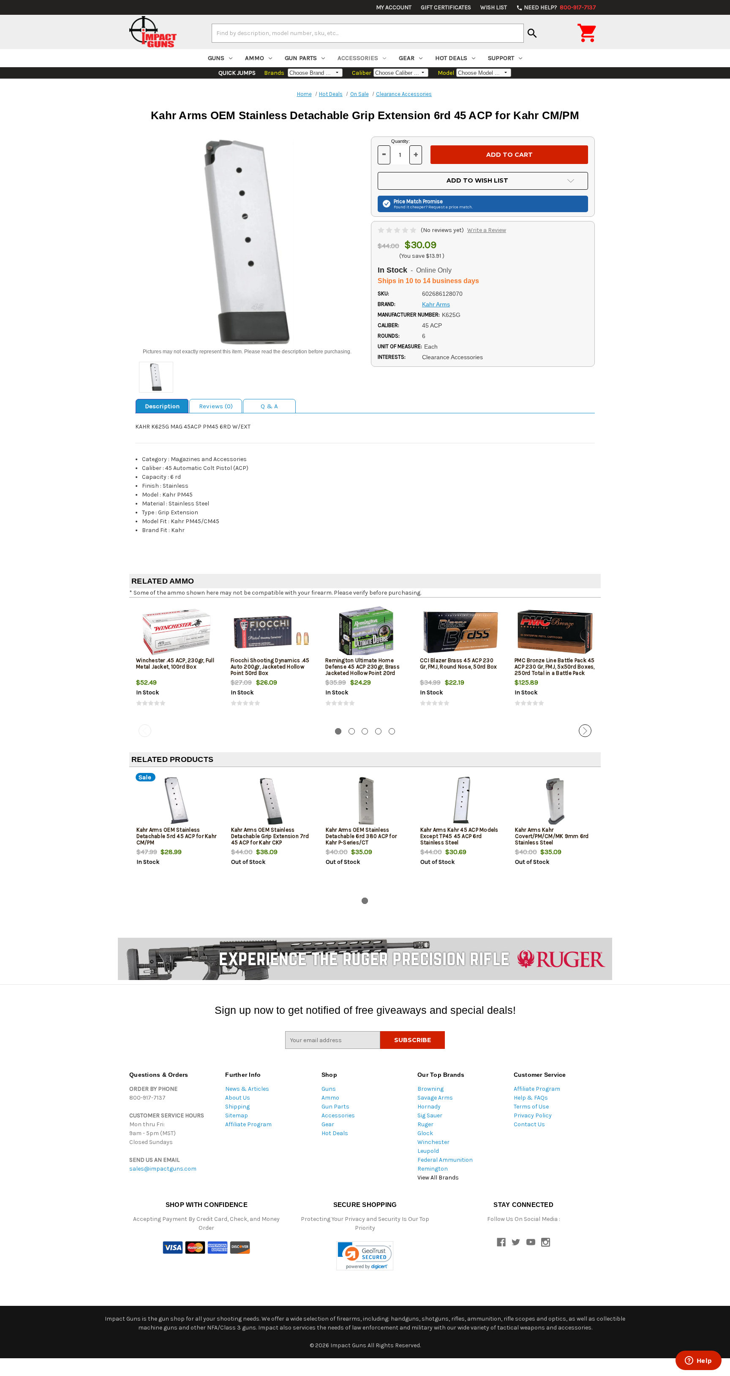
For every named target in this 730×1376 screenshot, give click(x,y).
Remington (432, 1168)
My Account (393, 7)
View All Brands (438, 1177)
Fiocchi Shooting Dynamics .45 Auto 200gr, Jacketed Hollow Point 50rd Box (270, 666)
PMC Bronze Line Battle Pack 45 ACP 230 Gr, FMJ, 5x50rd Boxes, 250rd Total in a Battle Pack (555, 666)
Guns (216, 58)
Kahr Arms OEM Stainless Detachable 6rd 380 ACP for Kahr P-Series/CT (361, 836)
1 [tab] (338, 731)
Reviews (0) (216, 406)
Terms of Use (531, 1106)
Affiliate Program (248, 1124)
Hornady (429, 1106)
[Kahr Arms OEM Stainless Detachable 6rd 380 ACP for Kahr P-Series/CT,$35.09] (366, 801)
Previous (145, 730)
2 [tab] (352, 731)
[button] (365, 1256)
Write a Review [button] (486, 230)
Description (162, 406)
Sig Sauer (429, 1115)
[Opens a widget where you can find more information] (698, 1361)
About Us (237, 1097)
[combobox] (368, 33)
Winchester (433, 1142)
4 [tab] (378, 731)
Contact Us (529, 1124)
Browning (430, 1088)
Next (585, 730)
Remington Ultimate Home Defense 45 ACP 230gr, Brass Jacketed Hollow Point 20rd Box (362, 670)
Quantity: (400, 141)
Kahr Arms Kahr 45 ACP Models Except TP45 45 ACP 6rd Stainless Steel (459, 836)
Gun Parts (301, 58)
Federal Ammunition (445, 1159)
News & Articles (247, 1088)
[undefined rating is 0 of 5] (398, 230)
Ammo (254, 58)
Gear (406, 58)
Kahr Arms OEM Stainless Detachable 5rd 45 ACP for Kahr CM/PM (176, 836)
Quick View (177, 631)
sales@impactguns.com (162, 1168)
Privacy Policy (533, 1115)
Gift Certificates (446, 7)
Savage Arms (435, 1097)
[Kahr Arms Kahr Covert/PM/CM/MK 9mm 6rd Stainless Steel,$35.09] (555, 801)
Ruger (425, 1124)
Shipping (237, 1106)
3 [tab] (365, 731)
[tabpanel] (176, 662)
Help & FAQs (531, 1097)
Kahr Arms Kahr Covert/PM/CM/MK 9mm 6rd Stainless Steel (552, 836)
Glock (425, 1133)
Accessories (358, 58)
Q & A (269, 406)
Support (501, 58)
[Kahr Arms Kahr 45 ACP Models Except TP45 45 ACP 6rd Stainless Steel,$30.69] (460, 801)
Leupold (428, 1151)
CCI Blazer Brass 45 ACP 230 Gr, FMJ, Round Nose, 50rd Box (458, 663)
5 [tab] (392, 731)
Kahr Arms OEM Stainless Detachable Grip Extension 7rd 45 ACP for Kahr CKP (270, 836)
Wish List (493, 7)
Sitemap (236, 1115)
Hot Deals (451, 58)
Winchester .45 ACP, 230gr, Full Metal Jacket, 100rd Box (175, 663)
